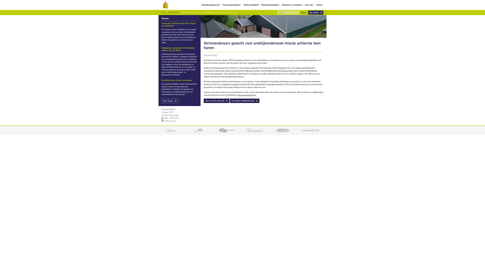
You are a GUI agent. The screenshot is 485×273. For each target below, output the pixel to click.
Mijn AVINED (314, 12)
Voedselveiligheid (251, 5)
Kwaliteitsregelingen (269, 5)
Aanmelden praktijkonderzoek (243, 101)
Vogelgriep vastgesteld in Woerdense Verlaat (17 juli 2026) (178, 49)
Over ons (309, 5)
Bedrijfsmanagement (210, 5)
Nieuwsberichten (174, 12)
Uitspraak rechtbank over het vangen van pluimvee (179, 24)
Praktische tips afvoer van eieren (177, 80)
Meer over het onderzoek (214, 101)
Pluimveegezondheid (231, 5)
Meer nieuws (168, 101)
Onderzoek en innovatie (292, 5)
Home (164, 12)
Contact (319, 5)
